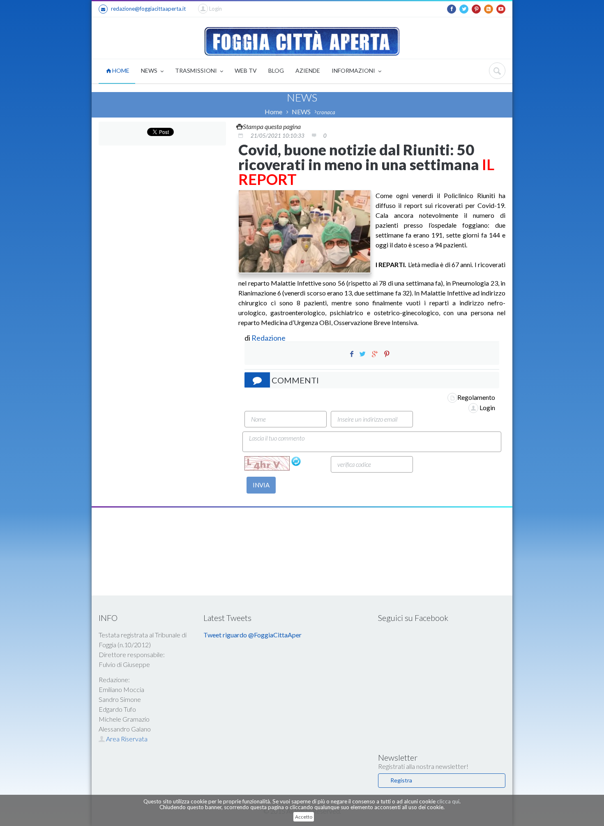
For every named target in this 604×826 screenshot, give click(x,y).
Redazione (269, 337)
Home (273, 111)
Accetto (303, 817)
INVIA (261, 485)
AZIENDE (307, 70)
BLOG (276, 70)
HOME (120, 70)
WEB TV (246, 70)
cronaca (326, 112)
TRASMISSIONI (196, 70)
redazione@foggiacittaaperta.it (148, 8)
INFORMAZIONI (354, 70)
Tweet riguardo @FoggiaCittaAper (252, 635)
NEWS (150, 70)
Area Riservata (126, 739)
